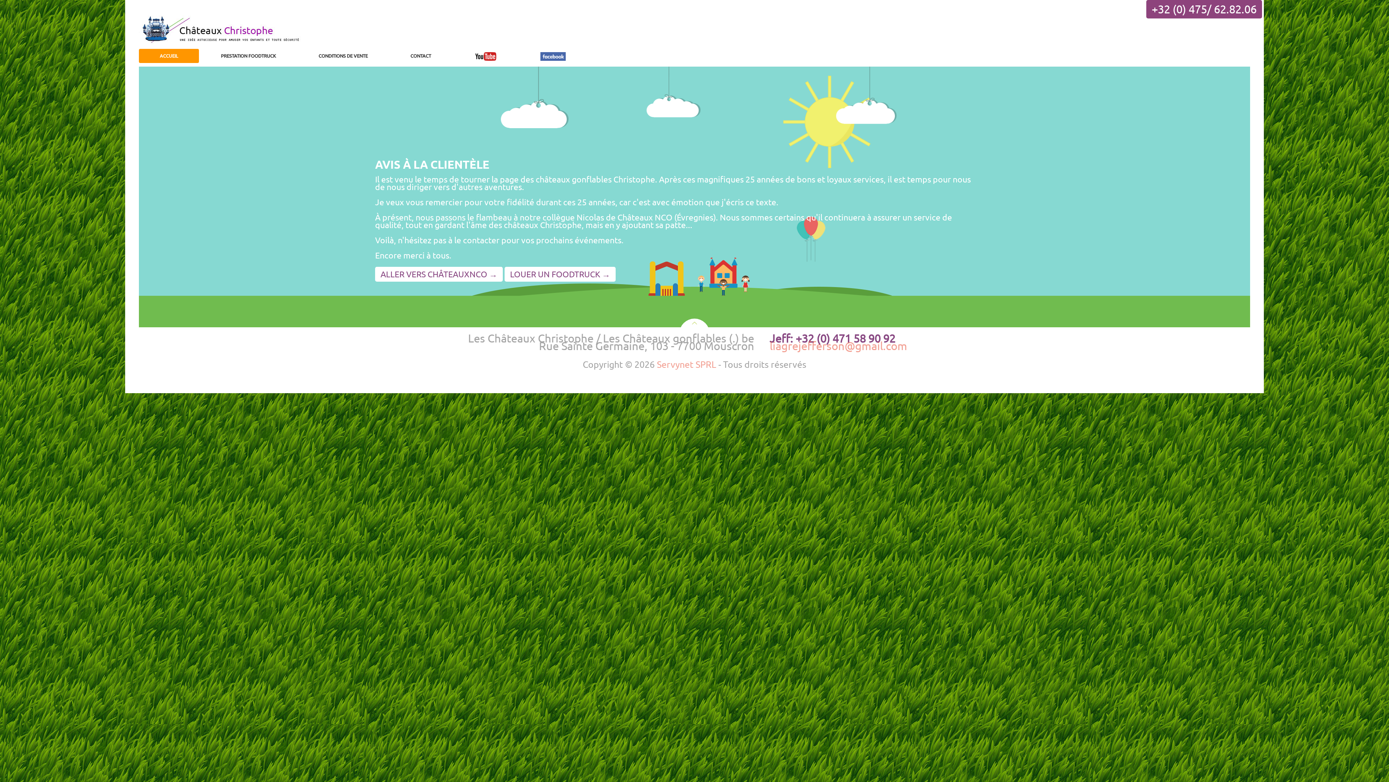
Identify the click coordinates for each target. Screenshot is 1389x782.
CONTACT (421, 56)
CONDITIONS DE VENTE (343, 56)
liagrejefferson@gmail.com (838, 346)
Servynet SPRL (686, 364)
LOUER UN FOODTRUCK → (560, 274)
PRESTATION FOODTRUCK (248, 56)
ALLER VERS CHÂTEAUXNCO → (439, 274)
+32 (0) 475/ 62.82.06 (1204, 9)
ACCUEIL (169, 56)
